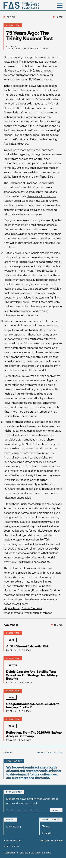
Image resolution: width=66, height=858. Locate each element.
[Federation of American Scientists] (21, 5)
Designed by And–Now (51, 840)
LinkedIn (47, 833)
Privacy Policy (12, 840)
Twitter (46, 826)
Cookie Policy (11, 846)
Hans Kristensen (24, 48)
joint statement (50, 112)
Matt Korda (43, 48)
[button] (59, 5)
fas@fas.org (13, 826)
